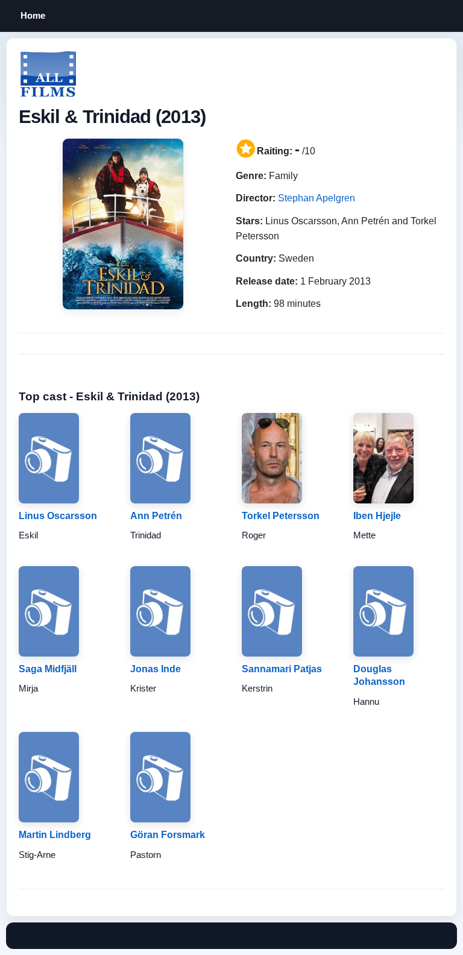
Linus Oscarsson (58, 516)
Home (32, 15)
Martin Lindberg (55, 835)
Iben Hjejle (377, 516)
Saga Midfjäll (48, 669)
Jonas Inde (155, 669)
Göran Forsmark (167, 835)
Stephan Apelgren (316, 198)
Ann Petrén (156, 516)
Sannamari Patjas (282, 669)
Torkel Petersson (281, 516)
